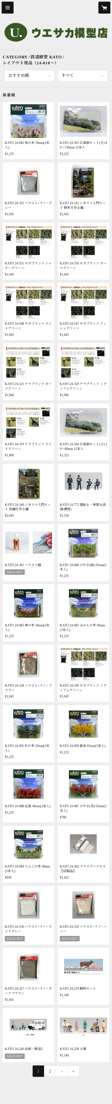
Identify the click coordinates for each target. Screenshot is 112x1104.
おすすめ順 (18, 75)
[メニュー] (8, 8)
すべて (67, 75)
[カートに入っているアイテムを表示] (104, 8)
